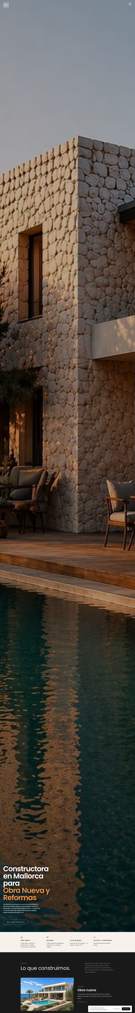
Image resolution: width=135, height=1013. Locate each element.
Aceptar (126, 1008)
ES (126, 4)
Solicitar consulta (16, 922)
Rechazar (117, 1008)
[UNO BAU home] (6, 5)
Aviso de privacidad (101, 1009)
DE (123, 4)
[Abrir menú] (130, 4)
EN (121, 4)
